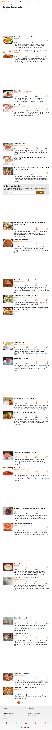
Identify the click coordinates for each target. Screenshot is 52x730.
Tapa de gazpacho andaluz (23, 523)
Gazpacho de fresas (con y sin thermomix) (28, 280)
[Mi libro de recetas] (19, 1)
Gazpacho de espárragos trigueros (26, 295)
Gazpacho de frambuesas (23, 468)
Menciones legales (32, 715)
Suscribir (40, 193)
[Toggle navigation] (48, 2)
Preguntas (6, 715)
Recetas (5, 708)
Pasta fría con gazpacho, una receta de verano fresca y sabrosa (30, 223)
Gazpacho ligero (19, 143)
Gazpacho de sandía (21, 358)
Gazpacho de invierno (21, 674)
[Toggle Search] (38, 1)
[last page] (33, 702)
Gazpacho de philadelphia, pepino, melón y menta (31, 51)
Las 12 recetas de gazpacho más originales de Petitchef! (30, 158)
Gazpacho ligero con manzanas (25, 398)
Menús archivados (8, 713)
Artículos (5, 718)
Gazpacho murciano (21, 342)
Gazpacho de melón (21, 564)
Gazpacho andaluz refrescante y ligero (27, 105)
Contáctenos (31, 708)
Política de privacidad (33, 711)
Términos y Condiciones (34, 713)
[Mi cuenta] (28, 1)
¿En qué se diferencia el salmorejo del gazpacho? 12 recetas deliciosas (31, 308)
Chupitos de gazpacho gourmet (25, 412)
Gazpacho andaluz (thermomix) (25, 452)
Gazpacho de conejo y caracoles (25, 688)
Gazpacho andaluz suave (22, 240)
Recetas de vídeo (7, 711)
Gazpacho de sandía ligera (23, 91)
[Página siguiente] (29, 702)
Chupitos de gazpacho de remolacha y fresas (29, 508)
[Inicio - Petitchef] (3, 4)
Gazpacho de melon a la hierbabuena (26, 578)
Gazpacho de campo (21, 633)
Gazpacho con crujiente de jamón (25, 37)
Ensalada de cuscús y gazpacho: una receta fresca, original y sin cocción (31, 168)
